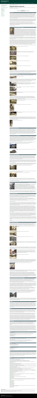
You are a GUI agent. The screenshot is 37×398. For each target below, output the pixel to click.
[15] (31, 142)
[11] (25, 118)
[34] (28, 270)
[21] (30, 198)
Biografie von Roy (2, 14)
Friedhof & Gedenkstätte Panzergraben (4, 7)
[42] (31, 328)
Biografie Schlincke (3, 15)
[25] (12, 208)
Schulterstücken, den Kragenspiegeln (22, 185)
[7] (15, 38)
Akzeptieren (1, 397)
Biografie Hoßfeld (2, 11)
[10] (14, 98)
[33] (29, 260)
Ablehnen (5, 397)
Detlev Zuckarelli (11, 7)
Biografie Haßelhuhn (3, 10)
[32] (16, 248)
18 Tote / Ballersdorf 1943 (3, 8)
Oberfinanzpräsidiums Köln (22, 37)
